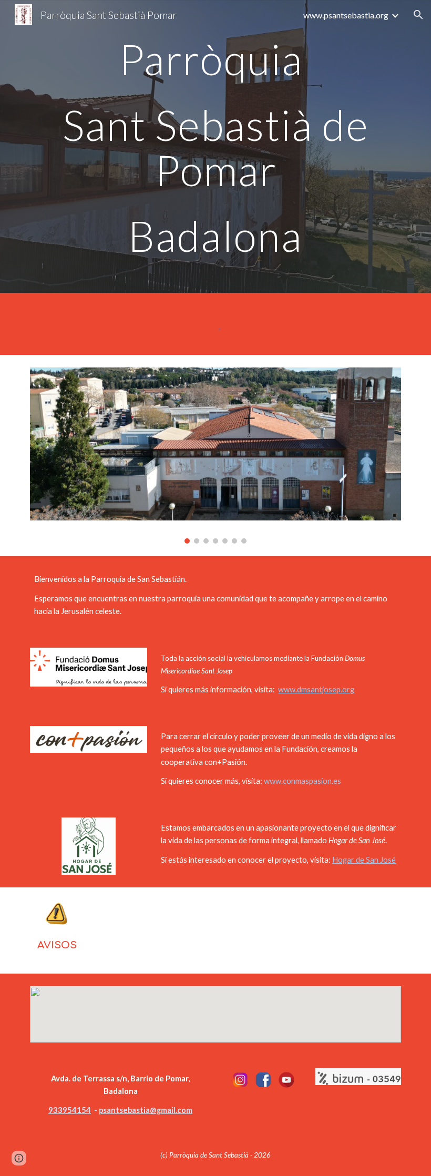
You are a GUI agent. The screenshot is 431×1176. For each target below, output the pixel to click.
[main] (215, 146)
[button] (418, 14)
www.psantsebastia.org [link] (345, 15)
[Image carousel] (215, 455)
